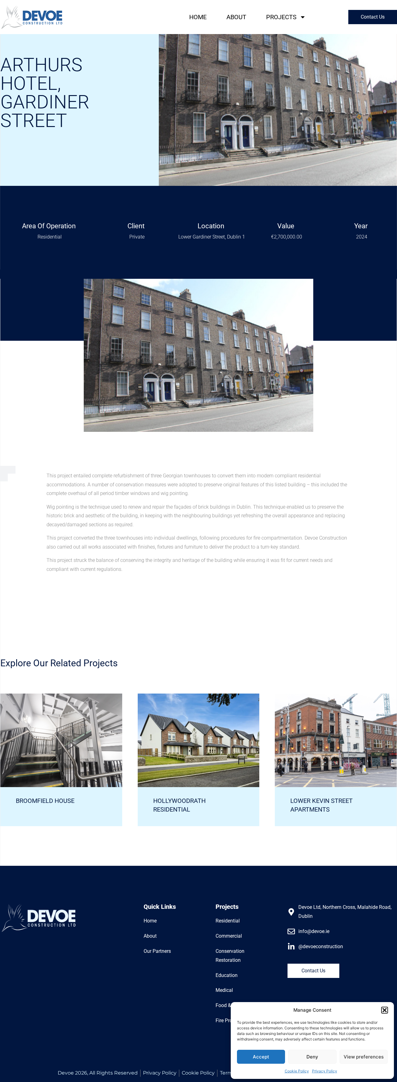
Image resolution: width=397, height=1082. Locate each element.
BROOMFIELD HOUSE (45, 800)
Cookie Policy (297, 1071)
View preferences (364, 1057)
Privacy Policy (324, 1071)
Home (198, 17)
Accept (261, 1057)
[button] (384, 1010)
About (236, 17)
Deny (312, 1057)
